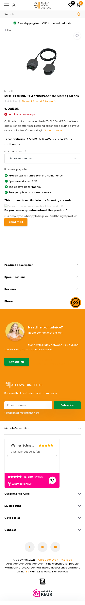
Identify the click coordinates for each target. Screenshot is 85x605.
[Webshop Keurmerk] (42, 593)
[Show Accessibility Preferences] (75, 302)
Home (11, 30)
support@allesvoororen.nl (51, 364)
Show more (52, 130)
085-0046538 (42, 360)
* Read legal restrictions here (21, 413)
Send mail (16, 222)
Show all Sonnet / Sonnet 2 (39, 101)
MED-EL (8, 91)
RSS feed (66, 560)
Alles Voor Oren (48, 560)
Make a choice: (15, 151)
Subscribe (67, 405)
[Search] (79, 14)
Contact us (16, 362)
